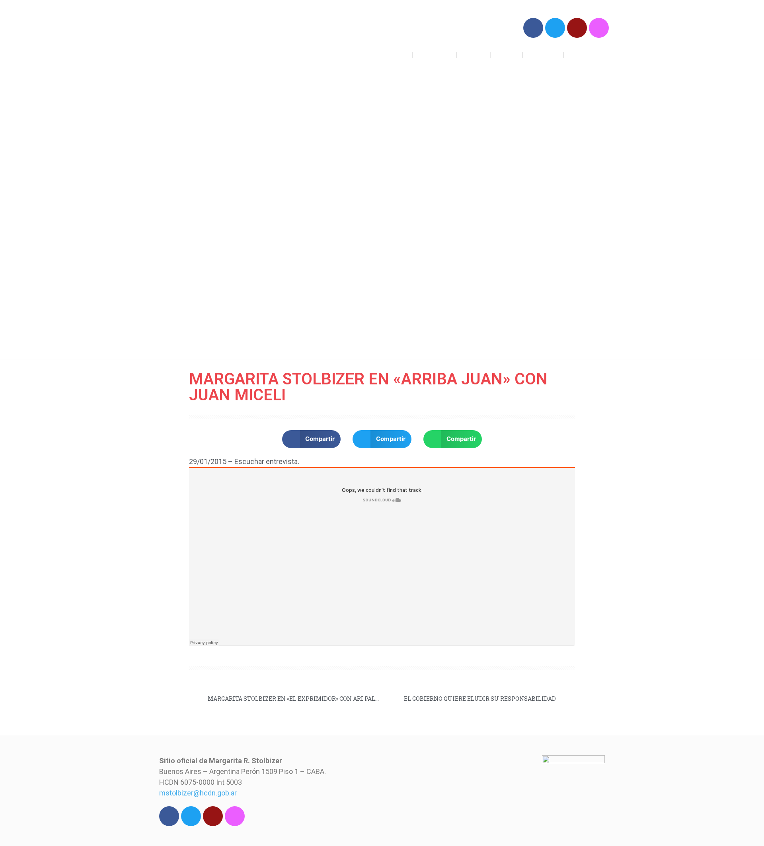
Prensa (506, 54)
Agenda (473, 54)
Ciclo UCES (586, 54)
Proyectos (434, 54)
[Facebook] (533, 28)
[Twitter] (555, 28)
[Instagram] (599, 28)
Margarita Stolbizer (214, 39)
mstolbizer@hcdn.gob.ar (198, 793)
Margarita (543, 54)
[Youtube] (577, 28)
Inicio (399, 54)
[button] (311, 439)
